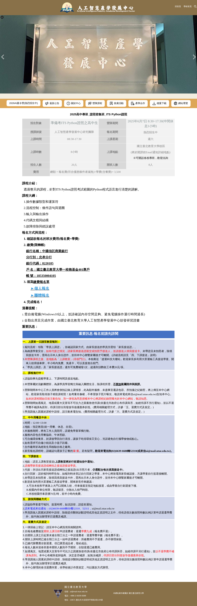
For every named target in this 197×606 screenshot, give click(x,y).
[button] (2, 17)
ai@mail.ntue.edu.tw (103, 508)
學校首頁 (188, 6)
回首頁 (178, 6)
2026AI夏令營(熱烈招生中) (23, 103)
